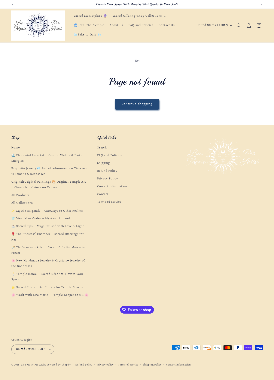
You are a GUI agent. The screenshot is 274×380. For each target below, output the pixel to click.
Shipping (103, 163)
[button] (139, 16)
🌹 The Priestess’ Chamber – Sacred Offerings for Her (47, 237)
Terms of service (128, 365)
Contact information (178, 365)
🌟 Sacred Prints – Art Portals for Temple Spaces (47, 287)
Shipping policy (152, 365)
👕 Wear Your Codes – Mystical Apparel (40, 218)
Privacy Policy (107, 178)
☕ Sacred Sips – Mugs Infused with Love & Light (47, 226)
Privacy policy (105, 365)
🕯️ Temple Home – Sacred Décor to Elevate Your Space (47, 277)
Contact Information (112, 186)
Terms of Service (109, 202)
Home (15, 147)
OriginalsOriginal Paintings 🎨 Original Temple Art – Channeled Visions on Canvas (48, 185)
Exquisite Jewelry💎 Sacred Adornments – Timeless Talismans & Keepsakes (49, 171)
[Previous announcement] (12, 4)
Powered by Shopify (59, 365)
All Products (20, 195)
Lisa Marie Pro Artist (34, 365)
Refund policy (83, 365)
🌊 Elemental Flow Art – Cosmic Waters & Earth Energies (46, 158)
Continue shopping (137, 104)
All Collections (22, 203)
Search (102, 147)
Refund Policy (107, 171)
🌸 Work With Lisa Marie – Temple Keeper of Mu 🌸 (50, 295)
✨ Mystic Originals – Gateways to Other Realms (47, 210)
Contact (103, 194)
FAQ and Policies (109, 155)
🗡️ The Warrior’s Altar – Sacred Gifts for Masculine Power (48, 250)
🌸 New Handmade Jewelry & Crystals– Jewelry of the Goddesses (48, 263)
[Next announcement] (261, 4)
